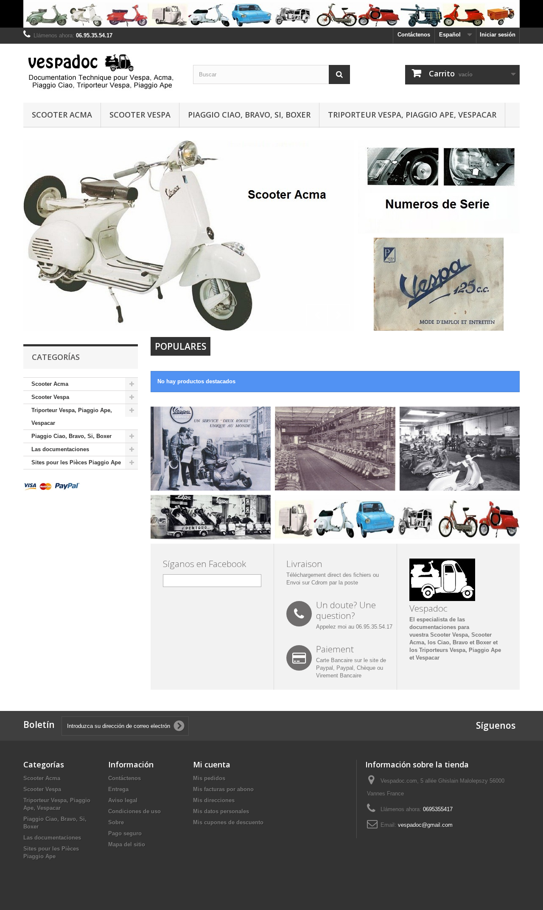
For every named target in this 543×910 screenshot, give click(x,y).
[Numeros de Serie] (439, 186)
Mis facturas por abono (223, 789)
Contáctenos (413, 34)
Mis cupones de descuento (228, 822)
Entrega (118, 789)
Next (338, 315)
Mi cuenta (211, 764)
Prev (317, 315)
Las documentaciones (60, 449)
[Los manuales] (439, 284)
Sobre (116, 822)
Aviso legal (122, 800)
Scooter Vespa (140, 115)
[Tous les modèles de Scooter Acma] (188, 235)
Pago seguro (125, 833)
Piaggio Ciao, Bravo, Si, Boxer (249, 115)
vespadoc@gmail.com (425, 825)
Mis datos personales (221, 811)
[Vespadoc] (101, 71)
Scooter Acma (62, 115)
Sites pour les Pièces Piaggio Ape (76, 462)
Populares (180, 346)
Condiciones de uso (134, 811)
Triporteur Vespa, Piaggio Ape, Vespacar (412, 115)
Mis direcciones (214, 800)
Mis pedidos (209, 778)
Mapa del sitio (126, 844)
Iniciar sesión (497, 34)
